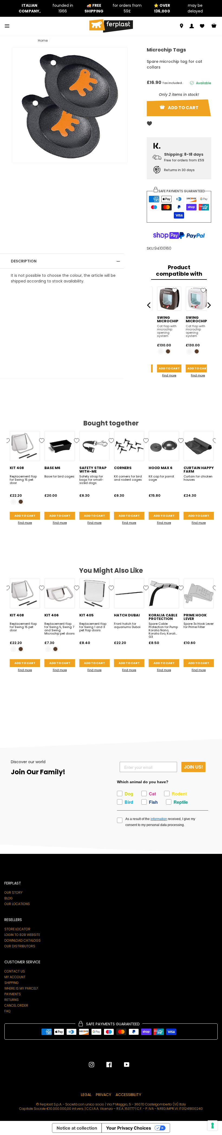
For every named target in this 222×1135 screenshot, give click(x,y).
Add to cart (169, 368)
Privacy (103, 1094)
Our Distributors (19, 946)
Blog (8, 898)
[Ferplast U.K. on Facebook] (105, 1064)
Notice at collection (77, 1128)
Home (43, 40)
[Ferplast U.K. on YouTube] (122, 1064)
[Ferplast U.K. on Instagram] (91, 1064)
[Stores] (182, 26)
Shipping (11, 983)
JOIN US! (193, 767)
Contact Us (14, 971)
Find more (169, 375)
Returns (11, 1000)
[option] (44, 8)
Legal (86, 1094)
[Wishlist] (202, 26)
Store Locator (17, 929)
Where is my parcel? (21, 988)
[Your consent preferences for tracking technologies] (212, 1125)
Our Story (13, 893)
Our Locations (17, 904)
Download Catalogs (22, 940)
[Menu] (7, 26)
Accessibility (128, 1094)
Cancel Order (16, 1005)
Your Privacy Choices (128, 1128)
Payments (12, 994)
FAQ (7, 1011)
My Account (14, 977)
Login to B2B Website (22, 935)
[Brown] (168, 351)
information (159, 819)
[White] (160, 351)
